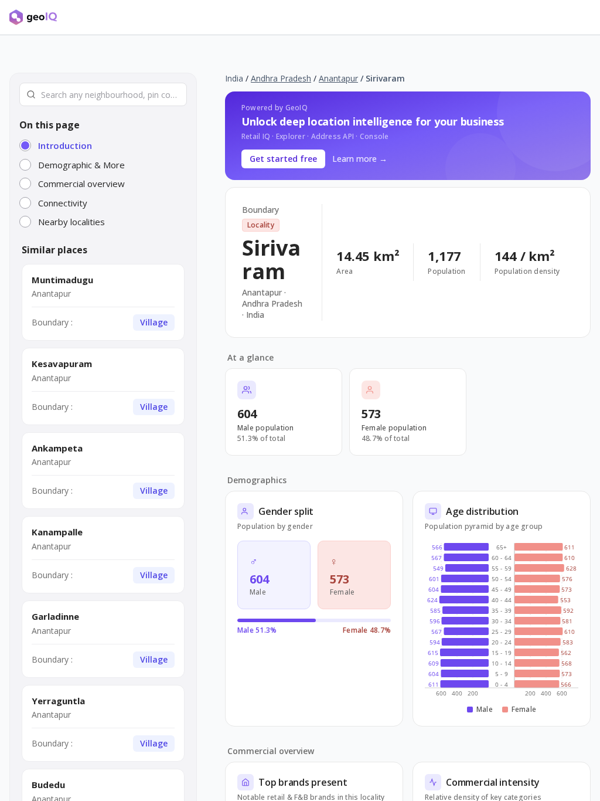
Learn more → (359, 158)
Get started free (283, 158)
